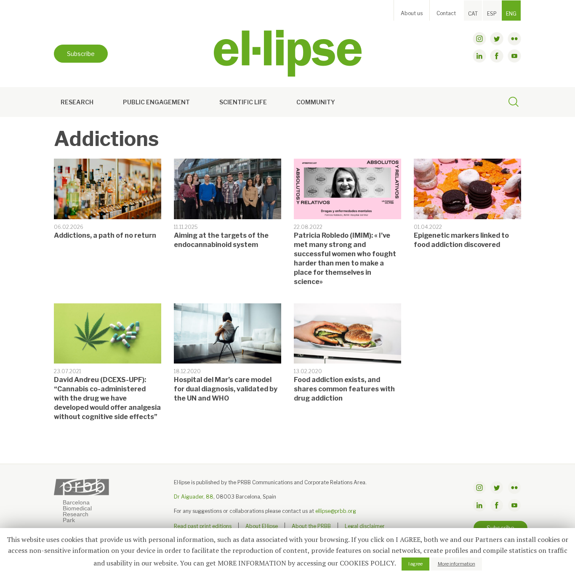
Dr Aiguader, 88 (193, 497)
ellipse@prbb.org (335, 511)
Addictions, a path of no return (105, 235)
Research (77, 102)
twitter (496, 38)
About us (412, 13)
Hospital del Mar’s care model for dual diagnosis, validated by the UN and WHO (225, 389)
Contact (446, 13)
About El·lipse (261, 526)
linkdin (479, 56)
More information (456, 564)
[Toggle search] (513, 103)
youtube (514, 56)
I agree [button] (415, 564)
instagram (479, 38)
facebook (496, 56)
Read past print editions (203, 526)
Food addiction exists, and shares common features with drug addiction (344, 389)
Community (315, 102)
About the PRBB (311, 526)
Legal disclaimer (365, 526)
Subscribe (81, 53)
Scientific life (243, 102)
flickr (514, 38)
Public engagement (156, 102)
